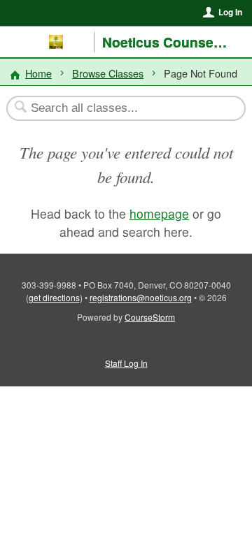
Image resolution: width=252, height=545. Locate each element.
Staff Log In (126, 363)
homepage (159, 213)
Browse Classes (108, 73)
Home (38, 73)
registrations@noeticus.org (141, 297)
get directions (54, 297)
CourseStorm (150, 317)
